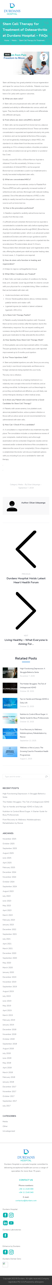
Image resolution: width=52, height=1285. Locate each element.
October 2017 (8, 1096)
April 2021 (7, 943)
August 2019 (8, 991)
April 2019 (7, 1010)
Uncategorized (9, 1131)
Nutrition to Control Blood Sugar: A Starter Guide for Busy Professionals (34, 716)
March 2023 (8, 915)
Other (5, 1126)
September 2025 (10, 848)
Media (7, 55)
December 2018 (9, 1029)
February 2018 (9, 1077)
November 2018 (9, 1034)
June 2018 (7, 1058)
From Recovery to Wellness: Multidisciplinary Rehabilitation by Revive (33, 733)
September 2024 (10, 886)
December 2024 (9, 872)
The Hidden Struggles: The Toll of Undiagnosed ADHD (33, 686)
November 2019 (9, 982)
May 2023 (7, 905)
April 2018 (7, 1067)
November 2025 (9, 839)
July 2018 (7, 1053)
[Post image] (10, 672)
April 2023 (7, 910)
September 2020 (10, 958)
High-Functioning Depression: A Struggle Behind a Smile (32, 670)
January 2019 (8, 1024)
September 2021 (10, 934)
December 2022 (9, 929)
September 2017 (10, 1101)
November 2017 (9, 1091)
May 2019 (7, 1005)
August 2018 (8, 1048)
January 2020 (8, 972)
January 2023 (8, 924)
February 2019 (9, 1020)
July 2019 (7, 996)
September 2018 (10, 1044)
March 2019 (8, 1015)
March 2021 (8, 948)
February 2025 (9, 867)
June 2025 (7, 858)
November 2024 (9, 877)
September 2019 (10, 986)
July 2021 (7, 939)
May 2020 (7, 963)
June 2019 (7, 1001)
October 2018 (8, 1039)
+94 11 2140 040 (26, 1192)
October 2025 (8, 843)
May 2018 (7, 1063)
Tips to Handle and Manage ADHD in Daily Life (34, 701)
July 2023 (7, 896)
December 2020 (9, 953)
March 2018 (8, 1072)
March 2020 (8, 967)
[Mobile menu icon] (47, 9)
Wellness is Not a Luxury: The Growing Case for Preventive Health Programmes (34, 751)
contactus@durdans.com (26, 1200)
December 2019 (9, 977)
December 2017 (9, 1086)
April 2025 (7, 862)
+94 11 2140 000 (26, 1189)
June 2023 (7, 901)
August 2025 (8, 853)
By (32, 484)
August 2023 (8, 891)
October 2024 (8, 881)
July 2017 (7, 1106)
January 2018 (8, 1082)
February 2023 (9, 920)
